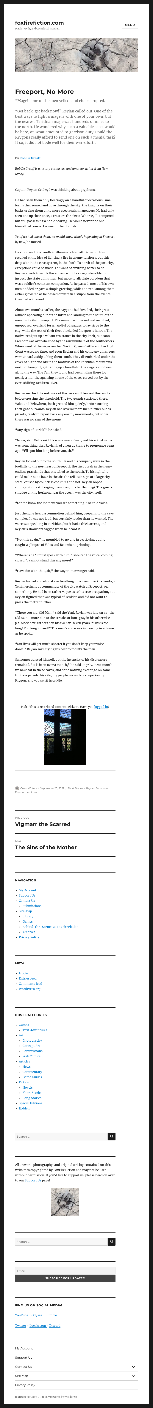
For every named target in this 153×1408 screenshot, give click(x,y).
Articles (24, 1061)
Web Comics (31, 1056)
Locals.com (38, 1325)
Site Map (25, 911)
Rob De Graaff (30, 158)
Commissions (33, 1051)
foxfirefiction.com (39, 23)
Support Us (27, 895)
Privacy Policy (29, 937)
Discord (54, 1325)
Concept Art (31, 1046)
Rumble (51, 1315)
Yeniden (32, 792)
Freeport (20, 792)
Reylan (90, 788)
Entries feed (28, 978)
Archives (29, 932)
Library (28, 916)
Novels (28, 1087)
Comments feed (30, 983)
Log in (23, 973)
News (27, 1066)
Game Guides (32, 1077)
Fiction (24, 1082)
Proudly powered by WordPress (58, 1396)
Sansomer (102, 788)
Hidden (24, 1108)
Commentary (32, 1072)
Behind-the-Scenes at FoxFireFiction (51, 927)
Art (21, 1035)
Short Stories (75, 788)
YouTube (21, 1315)
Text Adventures (35, 1030)
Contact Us (27, 900)
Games (28, 921)
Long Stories (32, 1098)
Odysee (37, 1315)
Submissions (32, 906)
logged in (101, 707)
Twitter (20, 1325)
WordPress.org (29, 989)
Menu (130, 25)
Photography (32, 1040)
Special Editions (30, 1103)
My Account (27, 890)
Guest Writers (28, 788)
